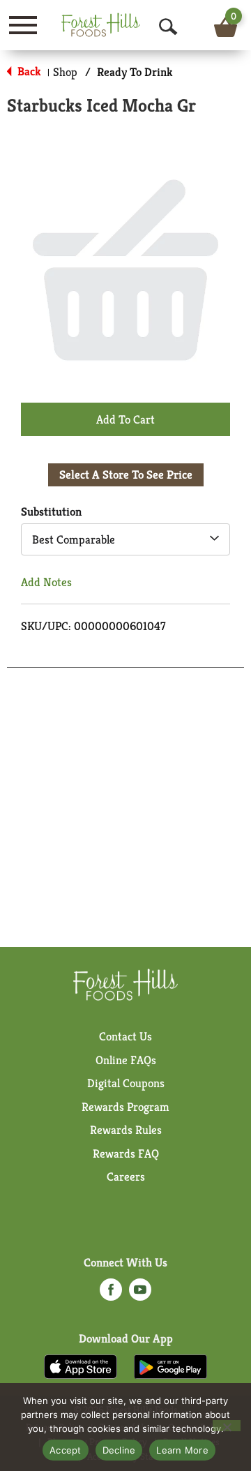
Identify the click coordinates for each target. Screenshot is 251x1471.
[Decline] (227, 1425)
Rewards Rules (126, 1129)
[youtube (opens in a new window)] (140, 1293)
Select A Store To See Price (125, 474)
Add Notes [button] (46, 582)
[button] (125, 419)
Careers (126, 1176)
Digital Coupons (126, 1083)
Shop (65, 72)
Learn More (182, 1450)
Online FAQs (126, 1060)
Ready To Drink (135, 72)
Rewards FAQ (126, 1153)
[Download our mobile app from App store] (80, 1365)
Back (28, 71)
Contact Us (125, 1036)
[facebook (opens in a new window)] (111, 1293)
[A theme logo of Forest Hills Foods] (100, 24)
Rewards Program (125, 1106)
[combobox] (125, 539)
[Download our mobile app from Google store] (170, 1365)
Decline (119, 1450)
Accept (66, 1450)
